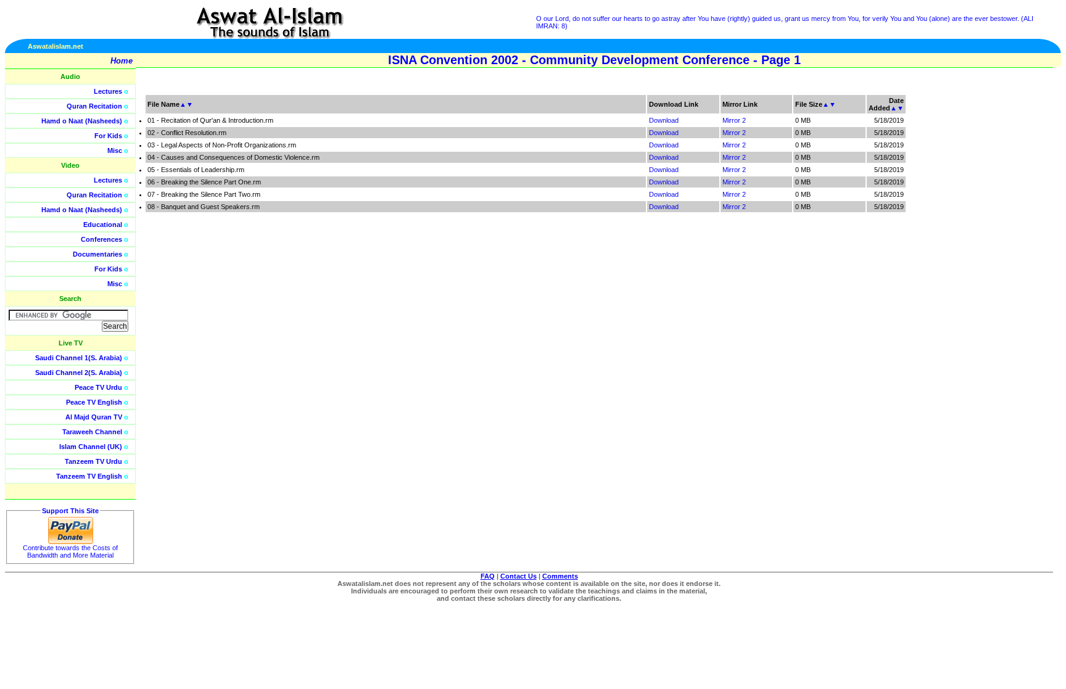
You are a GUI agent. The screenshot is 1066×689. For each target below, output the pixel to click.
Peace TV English (94, 402)
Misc (114, 150)
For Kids (108, 135)
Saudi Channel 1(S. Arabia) (78, 357)
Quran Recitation (94, 106)
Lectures (108, 91)
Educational (102, 224)
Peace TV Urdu (98, 387)
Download (664, 120)
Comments (560, 576)
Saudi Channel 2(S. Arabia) (78, 372)
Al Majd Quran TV (93, 417)
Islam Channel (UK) (90, 446)
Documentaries (97, 254)
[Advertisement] (1007, 278)
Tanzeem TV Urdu (93, 461)
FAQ (488, 576)
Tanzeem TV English (89, 476)
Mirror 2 (734, 120)
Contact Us (518, 576)
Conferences (101, 239)
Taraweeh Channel (92, 431)
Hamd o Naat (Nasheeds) (81, 121)
